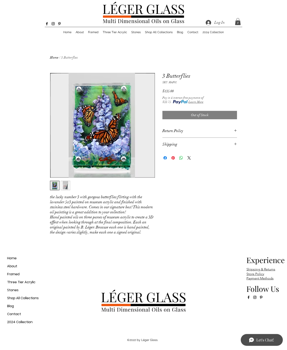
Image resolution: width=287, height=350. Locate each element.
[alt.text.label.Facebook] (47, 24)
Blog (10, 306)
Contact (14, 314)
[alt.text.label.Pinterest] (59, 24)
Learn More (195, 102)
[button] (238, 21)
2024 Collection (20, 322)
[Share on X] (189, 157)
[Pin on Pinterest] (173, 157)
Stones (12, 290)
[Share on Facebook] (165, 157)
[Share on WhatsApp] (181, 157)
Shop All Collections (23, 298)
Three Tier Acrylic (21, 282)
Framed (13, 274)
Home (54, 57)
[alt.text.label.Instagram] (53, 24)
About (12, 266)
